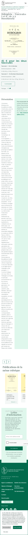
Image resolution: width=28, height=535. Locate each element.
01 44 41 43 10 (5, 478)
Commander (8, 84)
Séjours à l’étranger (6, 486)
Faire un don (7, 502)
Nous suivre (4, 505)
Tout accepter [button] (17, 527)
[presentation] (5, 362)
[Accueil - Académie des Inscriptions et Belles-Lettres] (12, 471)
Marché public (5, 498)
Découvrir (13, 402)
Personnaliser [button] (6, 527)
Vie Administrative (19, 491)
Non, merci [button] (5, 531)
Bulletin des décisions (20, 482)
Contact (3, 494)
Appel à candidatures (7, 482)
